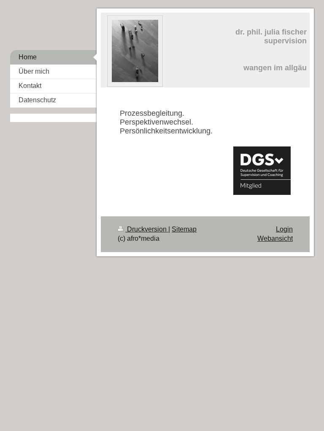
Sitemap (184, 229)
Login (284, 229)
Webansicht (275, 238)
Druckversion (146, 229)
